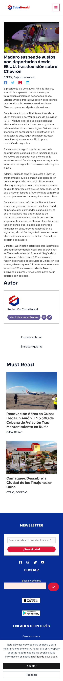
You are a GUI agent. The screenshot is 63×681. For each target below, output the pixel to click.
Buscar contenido (31, 580)
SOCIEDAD (22, 492)
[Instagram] (28, 562)
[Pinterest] (20, 82)
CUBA (9, 432)
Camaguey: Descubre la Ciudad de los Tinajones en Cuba (29, 482)
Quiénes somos (31, 636)
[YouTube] (42, 562)
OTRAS (8, 77)
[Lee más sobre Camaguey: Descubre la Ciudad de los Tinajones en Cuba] (31, 457)
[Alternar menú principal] (56, 7)
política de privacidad (44, 656)
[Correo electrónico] (44, 317)
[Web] (49, 317)
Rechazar (31, 674)
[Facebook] (5, 82)
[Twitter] (12, 82)
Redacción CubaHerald (22, 309)
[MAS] (53, 586)
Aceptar (31, 666)
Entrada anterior (31, 337)
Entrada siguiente (32, 346)
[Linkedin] (27, 82)
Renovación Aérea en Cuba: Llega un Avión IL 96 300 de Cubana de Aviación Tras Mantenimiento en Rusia (30, 420)
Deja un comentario (24, 77)
